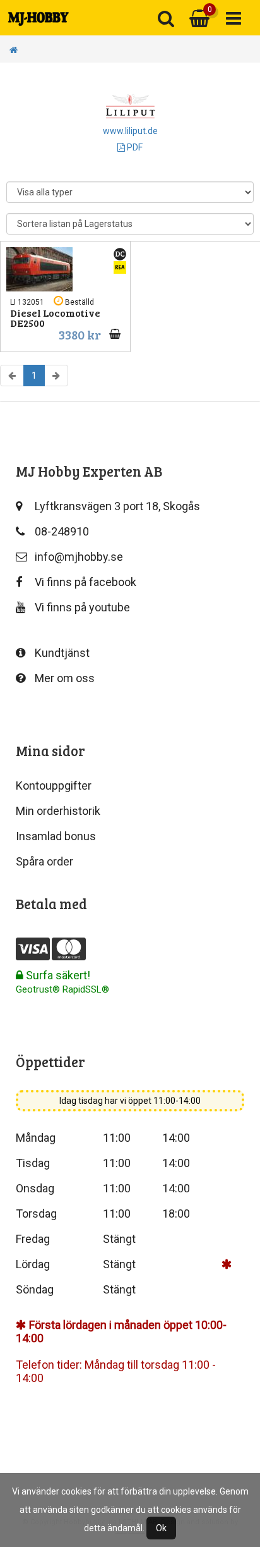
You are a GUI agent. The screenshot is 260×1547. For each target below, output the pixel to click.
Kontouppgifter (54, 785)
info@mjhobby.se (79, 556)
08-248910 (62, 531)
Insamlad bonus (56, 836)
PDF (134, 147)
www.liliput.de (130, 131)
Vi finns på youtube (82, 607)
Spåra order (44, 861)
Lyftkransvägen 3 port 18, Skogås (117, 506)
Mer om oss (65, 678)
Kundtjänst (62, 652)
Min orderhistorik (58, 810)
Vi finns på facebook (85, 582)
